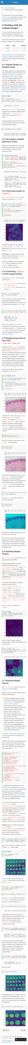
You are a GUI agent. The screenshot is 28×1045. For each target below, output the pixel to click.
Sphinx (9, 1040)
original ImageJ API (9, 55)
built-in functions (8, 702)
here (15, 21)
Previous (6, 1030)
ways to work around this (11, 703)
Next (22, 1030)
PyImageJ (15, 2)
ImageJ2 (8, 50)
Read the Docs (8, 1042)
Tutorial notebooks (10, 8)
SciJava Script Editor (18, 794)
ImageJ (7, 48)
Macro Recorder (21, 573)
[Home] (2, 8)
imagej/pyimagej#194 (8, 267)
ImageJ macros (6, 689)
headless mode (13, 74)
